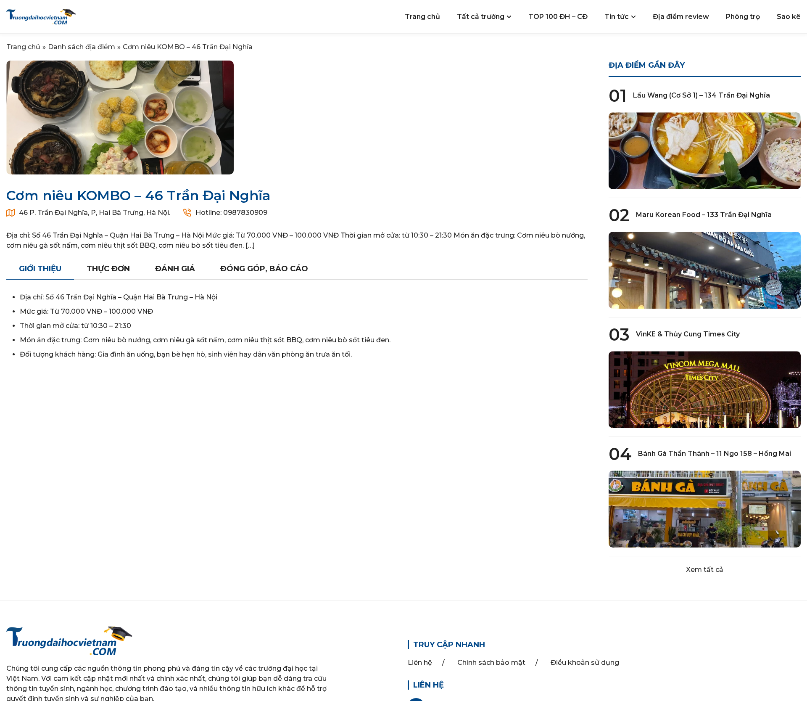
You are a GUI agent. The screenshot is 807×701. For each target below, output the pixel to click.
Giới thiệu (40, 268)
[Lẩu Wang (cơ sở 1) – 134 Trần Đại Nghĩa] (705, 150)
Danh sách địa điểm (81, 47)
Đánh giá (175, 268)
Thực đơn (108, 268)
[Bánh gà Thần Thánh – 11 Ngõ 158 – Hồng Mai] (705, 509)
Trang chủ (23, 47)
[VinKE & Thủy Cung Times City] (705, 389)
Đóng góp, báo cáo (264, 268)
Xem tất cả (704, 570)
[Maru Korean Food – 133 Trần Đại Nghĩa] (705, 270)
